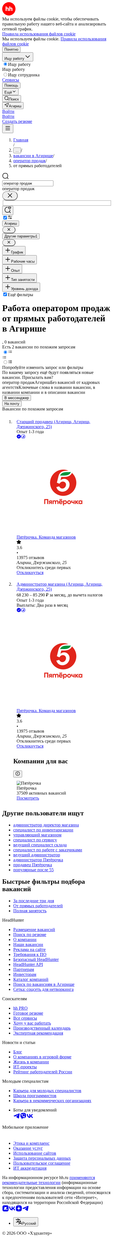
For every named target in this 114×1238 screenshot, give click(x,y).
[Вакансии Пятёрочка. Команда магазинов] (62, 487)
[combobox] (27, 183)
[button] (8, 111)
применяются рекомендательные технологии (48, 1180)
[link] (11, 98)
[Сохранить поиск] (7, 210)
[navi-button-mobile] (7, 128)
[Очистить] (10, 195)
